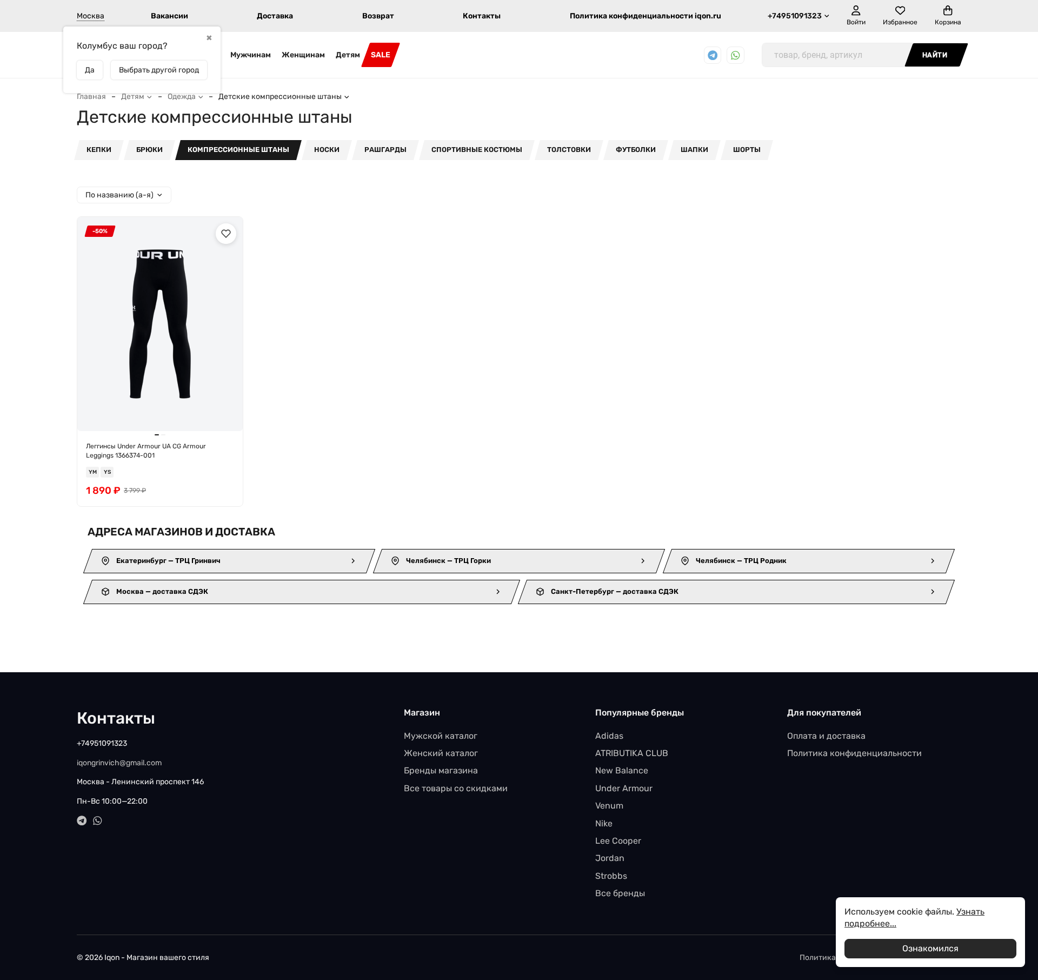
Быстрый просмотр (165, 414)
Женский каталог (441, 753)
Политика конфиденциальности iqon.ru (645, 16)
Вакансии (169, 16)
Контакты (482, 16)
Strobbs (611, 876)
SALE (380, 54)
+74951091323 (795, 16)
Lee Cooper (618, 841)
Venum (609, 805)
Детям (348, 54)
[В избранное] (226, 233)
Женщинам (303, 54)
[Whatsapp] (735, 55)
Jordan (609, 858)
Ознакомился (930, 948)
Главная (91, 96)
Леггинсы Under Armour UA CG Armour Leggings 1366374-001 (146, 450)
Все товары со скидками (456, 788)
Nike (604, 823)
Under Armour (624, 788)
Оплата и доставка (826, 736)
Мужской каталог (440, 736)
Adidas (609, 736)
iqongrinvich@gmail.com (119, 762)
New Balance (621, 770)
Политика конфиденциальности (854, 753)
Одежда (182, 96)
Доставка (275, 16)
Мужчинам (250, 54)
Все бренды (620, 893)
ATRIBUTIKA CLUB (631, 753)
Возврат (378, 16)
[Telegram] (713, 55)
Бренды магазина (441, 770)
